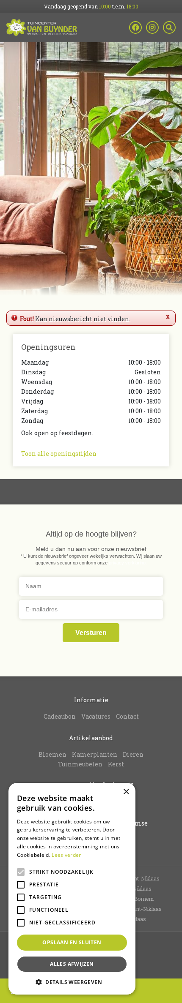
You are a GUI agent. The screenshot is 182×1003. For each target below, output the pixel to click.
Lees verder (66, 855)
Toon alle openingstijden (59, 454)
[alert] (71, 889)
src (169, 27)
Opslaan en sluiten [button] (71, 942)
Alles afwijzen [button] (72, 964)
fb (135, 27)
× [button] (126, 792)
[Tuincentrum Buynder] (41, 27)
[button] (72, 982)
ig (152, 27)
